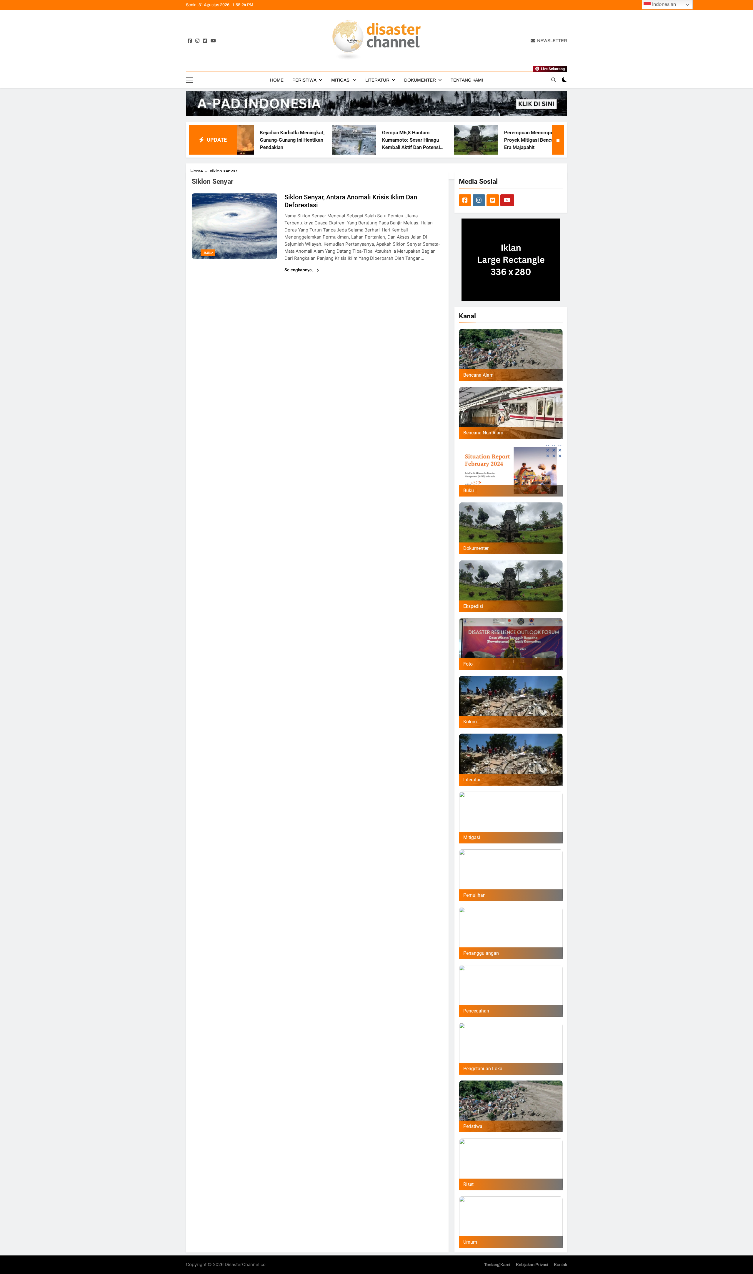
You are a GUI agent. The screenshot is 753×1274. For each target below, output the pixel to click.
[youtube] (213, 40)
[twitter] (205, 40)
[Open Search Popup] (553, 79)
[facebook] (190, 40)
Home (277, 80)
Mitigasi (341, 80)
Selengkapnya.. (299, 270)
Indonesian (663, 4)
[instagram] (197, 40)
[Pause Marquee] (558, 140)
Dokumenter (420, 80)
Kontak (560, 1264)
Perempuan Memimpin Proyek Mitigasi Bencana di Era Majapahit (456, 140)
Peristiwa (304, 80)
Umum (208, 253)
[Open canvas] (189, 80)
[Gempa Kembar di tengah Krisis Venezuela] (520, 140)
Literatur (377, 80)
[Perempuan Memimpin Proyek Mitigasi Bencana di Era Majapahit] (398, 140)
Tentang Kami (467, 80)
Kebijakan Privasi (532, 1264)
